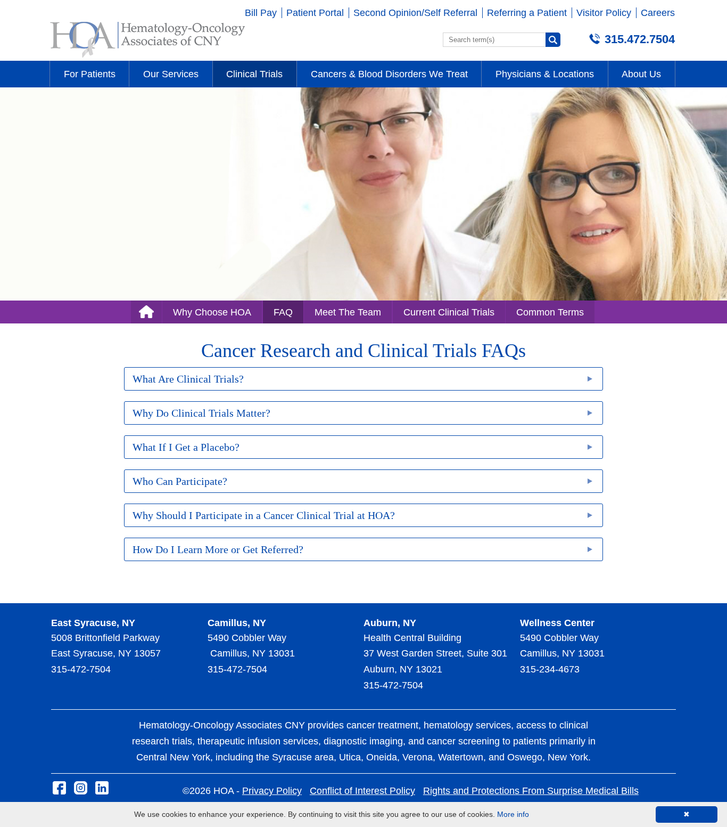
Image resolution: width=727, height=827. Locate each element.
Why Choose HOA (212, 312)
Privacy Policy (272, 790)
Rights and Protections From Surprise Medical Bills (531, 790)
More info (513, 814)
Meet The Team (348, 312)
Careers (658, 12)
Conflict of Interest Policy (362, 790)
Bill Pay (261, 12)
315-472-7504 (81, 669)
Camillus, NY (237, 623)
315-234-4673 (550, 669)
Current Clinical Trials (448, 312)
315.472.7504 (640, 39)
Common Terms (550, 312)
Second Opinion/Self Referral (415, 12)
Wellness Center (557, 623)
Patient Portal (315, 12)
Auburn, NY (389, 623)
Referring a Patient (527, 12)
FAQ (283, 312)
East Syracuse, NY (93, 623)
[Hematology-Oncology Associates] (147, 57)
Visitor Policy (603, 12)
